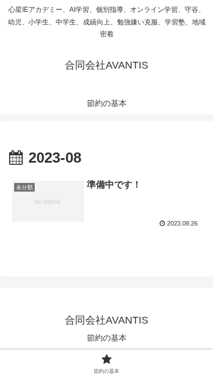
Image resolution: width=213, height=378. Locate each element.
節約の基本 (107, 337)
